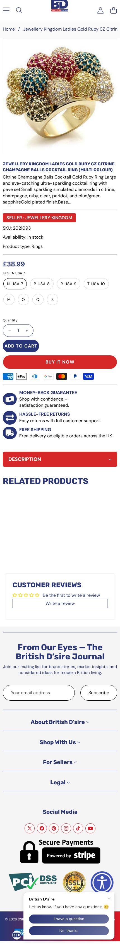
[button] (113, 10)
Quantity (10, 320)
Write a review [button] (60, 603)
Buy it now (60, 362)
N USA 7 (15, 283)
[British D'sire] (60, 6)
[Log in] (100, 10)
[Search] (19, 10)
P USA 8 (42, 283)
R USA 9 (69, 283)
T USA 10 (96, 283)
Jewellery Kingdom (48, 218)
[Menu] (6, 10)
